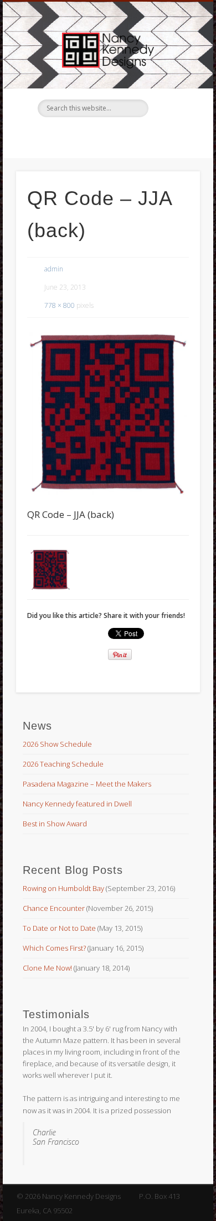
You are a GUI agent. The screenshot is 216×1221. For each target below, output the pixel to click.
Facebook (106, 136)
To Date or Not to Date (59, 928)
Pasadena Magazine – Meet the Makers (87, 784)
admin (53, 269)
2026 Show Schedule (57, 744)
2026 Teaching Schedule (63, 764)
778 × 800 (59, 305)
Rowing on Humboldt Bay (63, 888)
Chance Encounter (54, 908)
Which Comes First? (54, 948)
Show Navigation (173, 99)
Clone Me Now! (47, 968)
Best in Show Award (55, 824)
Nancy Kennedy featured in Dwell (77, 804)
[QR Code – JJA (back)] (108, 414)
